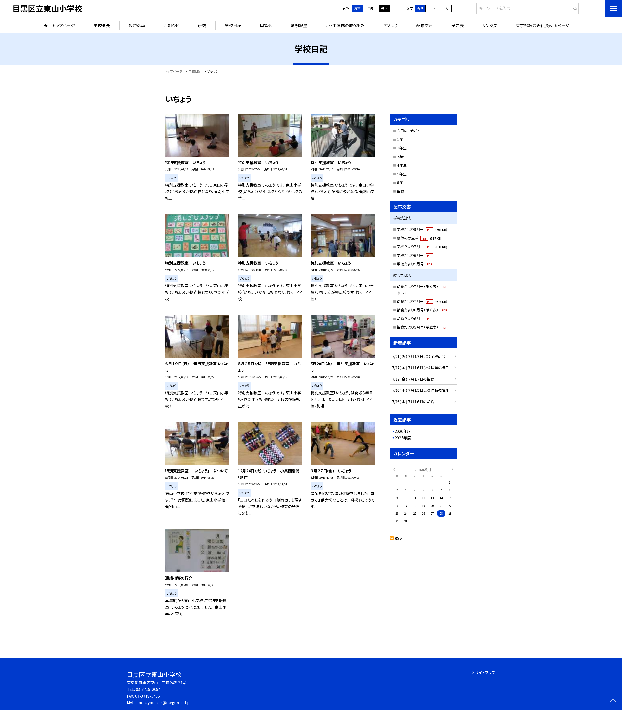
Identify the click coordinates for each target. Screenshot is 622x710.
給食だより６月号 (414, 318)
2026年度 (403, 431)
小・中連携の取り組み (345, 25)
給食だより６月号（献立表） (422, 309)
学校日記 (233, 25)
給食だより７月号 (422, 301)
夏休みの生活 (419, 238)
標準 (420, 8)
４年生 (402, 165)
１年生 (402, 139)
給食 (400, 191)
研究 (202, 25)
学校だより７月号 (422, 246)
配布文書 (424, 25)
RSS (398, 538)
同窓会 (266, 25)
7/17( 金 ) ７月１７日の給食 (413, 378)
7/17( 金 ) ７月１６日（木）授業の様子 (420, 367)
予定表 (457, 25)
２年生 (402, 147)
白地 (370, 8)
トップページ (63, 25)
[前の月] (394, 469)
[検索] (574, 7)
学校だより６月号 (414, 255)
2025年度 (403, 438)
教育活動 (137, 25)
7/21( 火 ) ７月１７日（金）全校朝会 (418, 356)
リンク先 (489, 25)
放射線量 (299, 25)
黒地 (384, 8)
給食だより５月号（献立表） (422, 326)
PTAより (390, 25)
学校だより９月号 (422, 229)
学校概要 (102, 25)
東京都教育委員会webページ (543, 25)
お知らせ (171, 25)
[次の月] (452, 469)
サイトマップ (485, 672)
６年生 (402, 182)
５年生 (402, 173)
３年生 (402, 156)
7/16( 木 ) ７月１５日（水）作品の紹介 (420, 390)
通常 (357, 8)
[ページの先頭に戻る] (613, 701)
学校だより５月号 (414, 263)
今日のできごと (408, 130)
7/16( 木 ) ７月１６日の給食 (413, 401)
